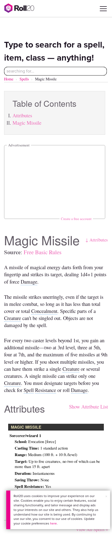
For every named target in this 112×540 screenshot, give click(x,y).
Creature (12, 318)
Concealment (44, 310)
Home (8, 78)
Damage (29, 281)
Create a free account (76, 218)
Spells (24, 78)
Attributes (22, 115)
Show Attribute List (88, 406)
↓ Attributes (96, 240)
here (53, 523)
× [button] (106, 496)
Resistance (45, 390)
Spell (29, 390)
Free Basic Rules (42, 252)
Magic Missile (27, 122)
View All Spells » (92, 529)
